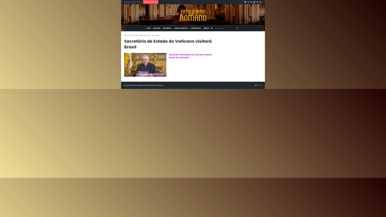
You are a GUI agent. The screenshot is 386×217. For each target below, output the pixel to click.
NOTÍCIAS (156, 28)
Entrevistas (196, 28)
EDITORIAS (166, 28)
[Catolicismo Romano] (193, 14)
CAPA (148, 28)
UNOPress (159, 85)
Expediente (140, 85)
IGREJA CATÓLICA (180, 28)
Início (127, 35)
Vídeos (206, 28)
